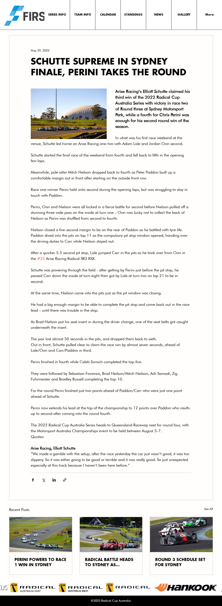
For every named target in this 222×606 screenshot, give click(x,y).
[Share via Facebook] (33, 480)
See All (208, 509)
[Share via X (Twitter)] (43, 480)
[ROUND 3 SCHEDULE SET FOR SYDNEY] (181, 534)
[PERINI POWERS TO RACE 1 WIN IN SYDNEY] (40, 534)
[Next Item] (214, 587)
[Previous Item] (7, 587)
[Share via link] (65, 480)
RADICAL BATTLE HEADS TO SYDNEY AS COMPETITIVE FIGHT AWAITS (109, 563)
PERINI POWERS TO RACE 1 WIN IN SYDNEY (40, 562)
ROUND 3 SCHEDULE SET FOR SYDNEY (180, 562)
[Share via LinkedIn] (54, 480)
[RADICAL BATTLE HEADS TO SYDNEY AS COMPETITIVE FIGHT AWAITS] (111, 534)
